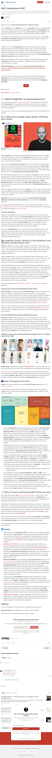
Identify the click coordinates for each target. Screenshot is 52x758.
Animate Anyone (29, 366)
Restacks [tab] (9, 657)
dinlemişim (41, 157)
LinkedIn (11, 92)
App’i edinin (32, 751)
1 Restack (17, 638)
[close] (39, 708)
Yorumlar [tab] (4, 657)
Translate (4, 5)
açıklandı (34, 373)
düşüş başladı (21, 590)
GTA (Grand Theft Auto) (10, 544)
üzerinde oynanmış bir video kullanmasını (30, 283)
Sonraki (46, 648)
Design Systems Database (11, 594)
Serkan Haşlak (6, 670)
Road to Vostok (42, 547)
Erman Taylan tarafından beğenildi (11, 671)
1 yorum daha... (3, 686)
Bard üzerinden (18, 251)
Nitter (17, 495)
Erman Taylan (7, 17)
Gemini (21, 246)
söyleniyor (41, 262)
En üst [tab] (3, 692)
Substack (21, 755)
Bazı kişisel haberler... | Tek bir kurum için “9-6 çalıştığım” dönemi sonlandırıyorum (20, 697)
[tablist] (6, 657)
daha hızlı (38, 307)
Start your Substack (22, 751)
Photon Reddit (21, 513)
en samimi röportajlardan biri (24, 102)
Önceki (6, 648)
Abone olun (40, 2)
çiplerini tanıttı (45, 307)
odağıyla (7, 247)
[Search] (49, 693)
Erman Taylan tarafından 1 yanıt (12, 679)
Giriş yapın (47, 2)
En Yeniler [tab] (8, 692)
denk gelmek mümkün (41, 302)
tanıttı (36, 293)
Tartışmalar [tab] (14, 692)
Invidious (41, 511)
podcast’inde (20, 229)
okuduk (3, 161)
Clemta (3, 25)
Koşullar (29, 748)
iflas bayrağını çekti (20, 208)
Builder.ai (24, 482)
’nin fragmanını (22, 544)
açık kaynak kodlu (24, 495)
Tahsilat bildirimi (35, 748)
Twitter (17, 92)
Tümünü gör (5, 728)
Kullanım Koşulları (27, 731)
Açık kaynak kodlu (6, 371)
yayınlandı (23, 317)
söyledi (3, 249)
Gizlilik (24, 748)
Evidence (18, 538)
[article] (26, 701)
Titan (9, 307)
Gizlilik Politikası (24, 733)
